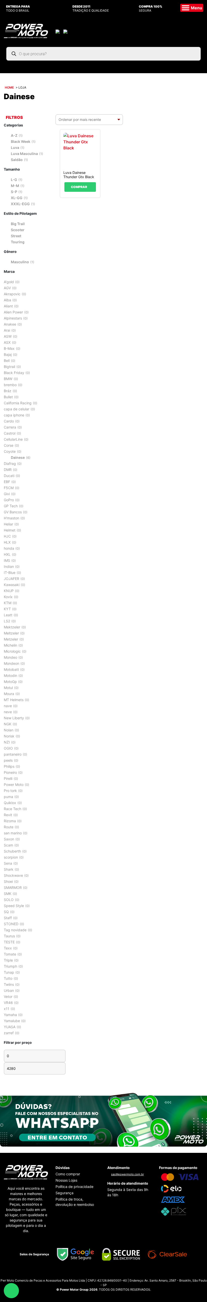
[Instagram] (98, 1274)
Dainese (18, 457)
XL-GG (16, 198)
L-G (14, 179)
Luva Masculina (24, 153)
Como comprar (68, 1174)
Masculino (20, 262)
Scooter (17, 230)
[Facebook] (108, 1274)
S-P (14, 192)
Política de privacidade (74, 1186)
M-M (15, 185)
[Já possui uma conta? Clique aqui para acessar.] (58, 31)
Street (16, 236)
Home (9, 87)
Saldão (17, 159)
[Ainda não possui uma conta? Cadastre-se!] (66, 31)
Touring (17, 242)
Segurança (64, 1193)
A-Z (14, 135)
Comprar (79, 187)
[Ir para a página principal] (26, 30)
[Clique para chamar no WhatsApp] (103, 1119)
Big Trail (18, 224)
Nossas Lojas (66, 1180)
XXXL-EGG (20, 204)
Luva (15, 147)
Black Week (20, 141)
